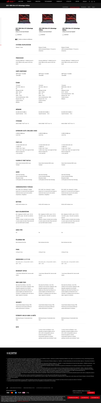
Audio (2, 29)
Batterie (3, 32)
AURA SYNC (3, 34)
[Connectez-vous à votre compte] (92, 1)
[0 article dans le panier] (94, 1)
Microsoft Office (4, 39)
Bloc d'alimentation (4, 33)
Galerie (89, 7)
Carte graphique (4, 20)
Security (3, 42)
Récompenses (83, 7)
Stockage (3, 24)
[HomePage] (7, 388)
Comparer (19, 34)
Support (93, 7)
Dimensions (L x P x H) (5, 38)
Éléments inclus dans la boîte (6, 43)
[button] (5, 18)
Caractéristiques (65, 7)
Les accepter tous (95, 397)
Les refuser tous (85, 397)
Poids (2, 37)
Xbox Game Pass (4, 41)
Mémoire (3, 23)
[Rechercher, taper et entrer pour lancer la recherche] (89, 1)
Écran (2, 21)
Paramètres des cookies (73, 397)
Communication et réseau (5, 30)
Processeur (3, 19)
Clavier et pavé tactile (5, 28)
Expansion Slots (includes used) (6, 25)
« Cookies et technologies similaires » (23, 401)
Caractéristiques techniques (75, 7)
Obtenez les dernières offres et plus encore (81, 390)
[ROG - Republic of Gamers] (10, 1)
